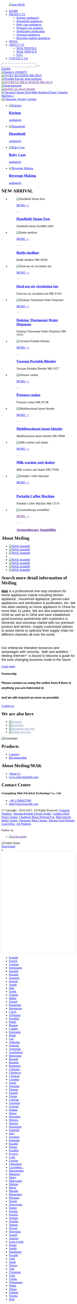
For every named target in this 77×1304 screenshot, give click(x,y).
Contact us (7, 705)
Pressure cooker (28, 395)
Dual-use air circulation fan (37, 286)
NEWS (13, 41)
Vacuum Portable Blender (36, 361)
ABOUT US (16, 44)
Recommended (18, 757)
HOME (13, 11)
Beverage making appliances (33, 38)
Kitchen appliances (27, 17)
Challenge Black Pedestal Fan (36, 817)
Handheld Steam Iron (33, 219)
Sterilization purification (30, 31)
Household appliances (29, 21)
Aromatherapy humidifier (36, 530)
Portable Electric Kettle (37, 813)
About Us (15, 773)
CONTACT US (18, 58)
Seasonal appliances (28, 34)
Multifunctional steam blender (39, 429)
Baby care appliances (28, 24)
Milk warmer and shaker (35, 462)
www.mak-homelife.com (23, 777)
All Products (23, 823)
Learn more (8, 666)
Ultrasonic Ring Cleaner (33, 820)
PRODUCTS (17, 14)
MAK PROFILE (26, 48)
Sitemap (18, 813)
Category (14, 754)
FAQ (19, 55)
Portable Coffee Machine (35, 496)
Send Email (8, 846)
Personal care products (29, 27)
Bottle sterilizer (27, 253)
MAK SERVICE (26, 51)
